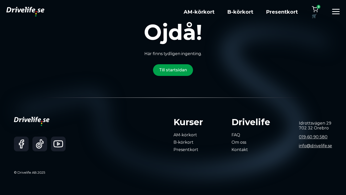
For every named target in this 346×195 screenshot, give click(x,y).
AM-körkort (199, 12)
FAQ (236, 135)
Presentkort (282, 12)
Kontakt (240, 149)
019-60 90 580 (313, 137)
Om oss (239, 142)
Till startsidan (173, 70)
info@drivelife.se (315, 145)
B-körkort (240, 12)
